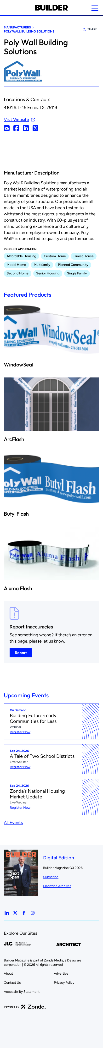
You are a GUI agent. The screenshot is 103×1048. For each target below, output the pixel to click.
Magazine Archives (57, 886)
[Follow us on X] (15, 913)
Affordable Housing (21, 256)
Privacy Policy (64, 983)
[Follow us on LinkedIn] (7, 913)
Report (21, 652)
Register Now (20, 732)
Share (92, 29)
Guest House (84, 256)
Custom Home (55, 256)
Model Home (16, 265)
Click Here (7, 128)
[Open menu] (95, 8)
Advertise (61, 974)
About (8, 974)
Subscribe (50, 877)
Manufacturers (17, 27)
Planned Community (73, 265)
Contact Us (12, 983)
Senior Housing (47, 273)
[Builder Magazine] (51, 8)
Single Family (77, 273)
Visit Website (16, 119)
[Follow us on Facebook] (24, 913)
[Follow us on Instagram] (32, 913)
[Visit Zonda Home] (25, 1007)
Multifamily (42, 265)
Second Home (18, 273)
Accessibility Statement (22, 992)
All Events (13, 822)
